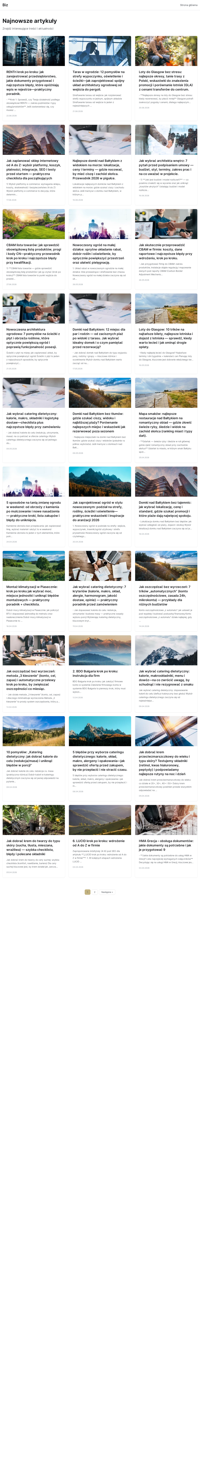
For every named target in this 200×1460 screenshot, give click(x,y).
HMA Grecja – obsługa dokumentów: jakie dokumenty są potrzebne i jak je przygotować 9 (166, 845)
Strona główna (189, 5)
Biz (5, 5)
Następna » (107, 892)
